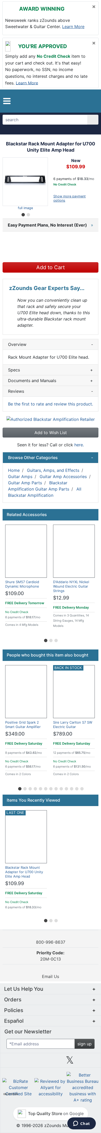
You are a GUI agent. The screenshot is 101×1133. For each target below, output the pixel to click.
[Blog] (12, 1062)
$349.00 (15, 734)
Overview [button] (50, 344)
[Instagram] (50, 1062)
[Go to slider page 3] (55, 639)
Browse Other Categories (50, 457)
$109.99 (14, 883)
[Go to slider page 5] (40, 787)
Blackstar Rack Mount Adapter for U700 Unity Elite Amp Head (24, 871)
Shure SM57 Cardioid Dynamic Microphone (22, 584)
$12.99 (61, 598)
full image (25, 208)
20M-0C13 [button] (50, 956)
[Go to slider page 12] (76, 787)
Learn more (73, 26)
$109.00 (14, 593)
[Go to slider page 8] (55, 787)
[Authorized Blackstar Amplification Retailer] (50, 418)
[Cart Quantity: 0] (72, 101)
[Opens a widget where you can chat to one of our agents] (81, 1123)
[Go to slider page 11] (71, 787)
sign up (84, 1043)
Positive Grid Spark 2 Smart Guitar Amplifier (23, 724)
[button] (7, 101)
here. (79, 444)
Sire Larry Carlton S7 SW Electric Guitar (72, 724)
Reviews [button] (50, 391)
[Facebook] (31, 1062)
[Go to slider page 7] (50, 787)
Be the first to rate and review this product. (50, 404)
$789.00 (62, 734)
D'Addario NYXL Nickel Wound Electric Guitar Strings (71, 586)
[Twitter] (70, 1062)
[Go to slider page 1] (22, 213)
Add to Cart (50, 267)
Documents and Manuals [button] (50, 380)
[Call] (91, 101)
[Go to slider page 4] (35, 787)
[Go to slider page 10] (66, 787)
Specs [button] (50, 370)
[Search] (92, 120)
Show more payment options (69, 198)
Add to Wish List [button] (50, 432)
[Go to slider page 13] (81, 787)
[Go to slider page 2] (28, 213)
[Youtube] (89, 1062)
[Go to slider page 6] (45, 787)
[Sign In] (82, 101)
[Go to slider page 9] (60, 787)
